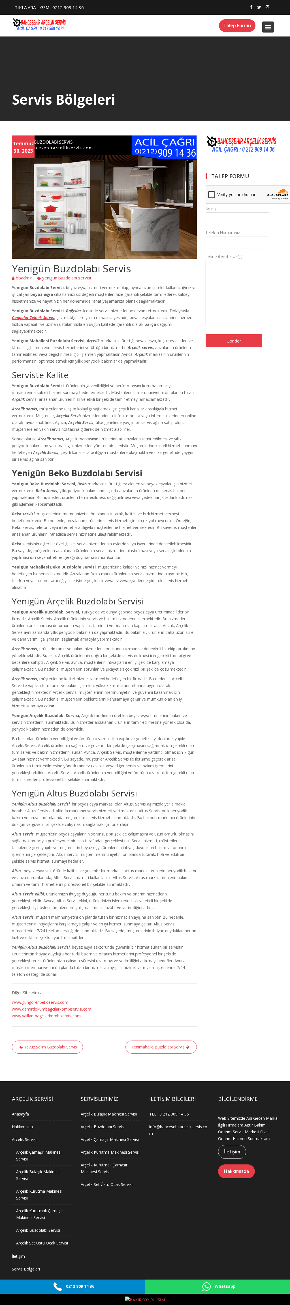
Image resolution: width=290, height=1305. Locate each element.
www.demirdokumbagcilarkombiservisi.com (51, 1009)
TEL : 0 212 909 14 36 (169, 1114)
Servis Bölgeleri (26, 1269)
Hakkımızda (22, 1126)
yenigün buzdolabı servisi (66, 278)
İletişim (18, 1256)
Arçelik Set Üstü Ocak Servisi (42, 1243)
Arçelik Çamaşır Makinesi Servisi (110, 1139)
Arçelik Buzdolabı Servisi (38, 1230)
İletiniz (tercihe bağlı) (224, 256)
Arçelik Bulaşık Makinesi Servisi (109, 1114)
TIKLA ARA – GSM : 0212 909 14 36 (49, 7)
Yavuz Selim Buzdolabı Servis (50, 1047)
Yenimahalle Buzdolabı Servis (158, 1047)
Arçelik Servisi (24, 1139)
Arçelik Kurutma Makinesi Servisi (110, 1152)
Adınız (211, 209)
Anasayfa (20, 1114)
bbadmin (24, 278)
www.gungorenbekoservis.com (40, 1002)
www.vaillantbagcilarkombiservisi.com (46, 1015)
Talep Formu (237, 25)
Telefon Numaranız (223, 232)
